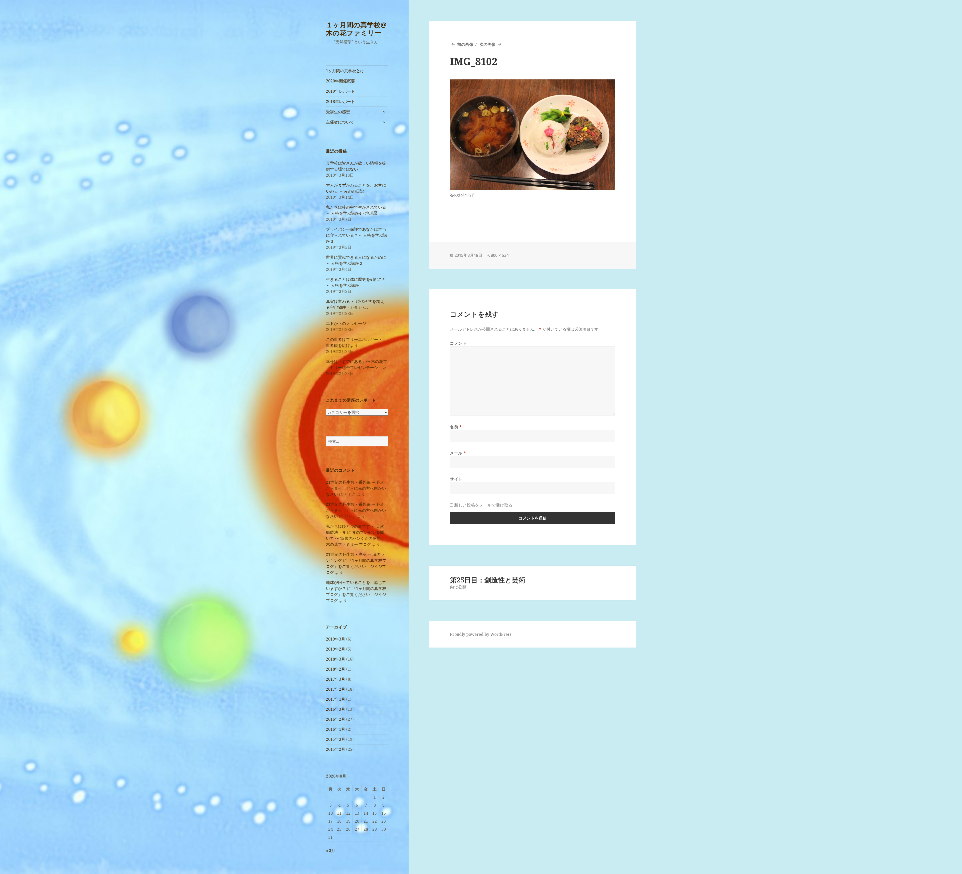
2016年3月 (335, 709)
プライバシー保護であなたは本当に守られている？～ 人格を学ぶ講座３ (356, 235)
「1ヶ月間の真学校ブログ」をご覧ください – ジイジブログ (356, 566)
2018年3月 (335, 659)
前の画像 (465, 44)
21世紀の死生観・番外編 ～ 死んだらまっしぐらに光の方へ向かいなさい (356, 488)
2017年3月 (335, 679)
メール (458, 453)
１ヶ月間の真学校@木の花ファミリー (356, 28)
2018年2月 (335, 669)
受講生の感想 (338, 111)
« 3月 (330, 850)
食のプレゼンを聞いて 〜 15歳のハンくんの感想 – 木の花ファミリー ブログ (355, 538)
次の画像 (487, 44)
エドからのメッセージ (346, 323)
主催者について (340, 122)
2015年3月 (335, 739)
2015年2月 (335, 749)
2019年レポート (340, 91)
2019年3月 (335, 639)
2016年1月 (335, 729)
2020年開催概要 (340, 81)
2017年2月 (335, 689)
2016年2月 (335, 719)
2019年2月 (335, 649)
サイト (456, 479)
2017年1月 (335, 699)
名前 (456, 427)
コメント (458, 343)
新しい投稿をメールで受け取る (483, 505)
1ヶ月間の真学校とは (345, 70)
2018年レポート (340, 101)
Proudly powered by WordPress (480, 634)
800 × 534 (500, 255)
